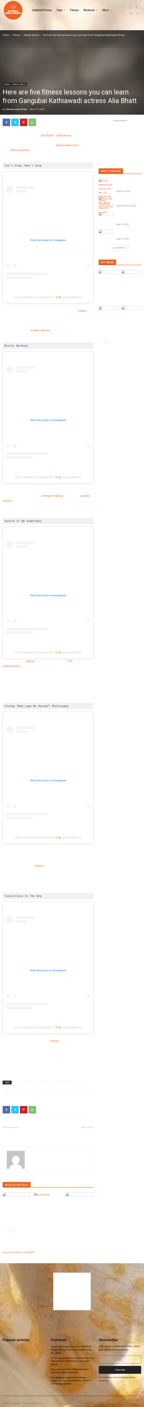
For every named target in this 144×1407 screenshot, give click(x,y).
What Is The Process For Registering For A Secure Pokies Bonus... (131, 293)
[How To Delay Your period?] (106, 203)
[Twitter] (137, 14)
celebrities (45, 1082)
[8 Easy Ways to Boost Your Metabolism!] (16, 1202)
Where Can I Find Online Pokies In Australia (108, 326)
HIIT (70, 661)
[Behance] (130, 7)
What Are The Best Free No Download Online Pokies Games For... (128, 217)
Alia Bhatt (47, 135)
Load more (119, 247)
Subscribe (120, 1369)
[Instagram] (131, 14)
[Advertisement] (120, 141)
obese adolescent (67, 145)
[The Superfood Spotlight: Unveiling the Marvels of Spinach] (48, 1202)
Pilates (54, 1041)
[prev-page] (5, 1230)
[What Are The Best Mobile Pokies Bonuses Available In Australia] (109, 277)
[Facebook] (136, 7)
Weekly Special (31, 35)
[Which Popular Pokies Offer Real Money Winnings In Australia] (132, 313)
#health (18, 1082)
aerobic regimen (40, 330)
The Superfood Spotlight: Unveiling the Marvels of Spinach (46, 1219)
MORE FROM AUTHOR (46, 1184)
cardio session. (12, 666)
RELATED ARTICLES (16, 1184)
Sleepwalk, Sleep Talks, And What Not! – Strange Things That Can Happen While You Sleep (72, 1349)
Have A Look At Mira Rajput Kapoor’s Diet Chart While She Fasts (70, 1371)
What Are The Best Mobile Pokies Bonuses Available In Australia (108, 293)
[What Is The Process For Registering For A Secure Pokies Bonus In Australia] (132, 277)
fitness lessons (19, 150)
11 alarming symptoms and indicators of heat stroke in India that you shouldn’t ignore (72, 1361)
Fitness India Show (16, 109)
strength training (52, 496)
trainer (82, 311)
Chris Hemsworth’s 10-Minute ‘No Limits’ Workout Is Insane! (128, 184)
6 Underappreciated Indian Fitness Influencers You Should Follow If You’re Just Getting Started (71, 1380)
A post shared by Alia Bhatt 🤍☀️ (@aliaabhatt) (48, 297)
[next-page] (11, 1230)
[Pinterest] (23, 122)
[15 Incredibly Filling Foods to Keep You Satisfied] (79, 1202)
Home (6, 35)
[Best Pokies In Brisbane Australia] (106, 235)
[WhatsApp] (32, 122)
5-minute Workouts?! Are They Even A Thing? (21, 1134)
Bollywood (64, 135)
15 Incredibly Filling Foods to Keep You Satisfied (76, 1219)
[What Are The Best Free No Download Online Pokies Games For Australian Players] (106, 217)
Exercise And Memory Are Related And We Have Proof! (72, 1134)
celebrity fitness (63, 1082)
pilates (30, 661)
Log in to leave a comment (18, 1252)
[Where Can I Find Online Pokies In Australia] (109, 313)
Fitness (16, 35)
